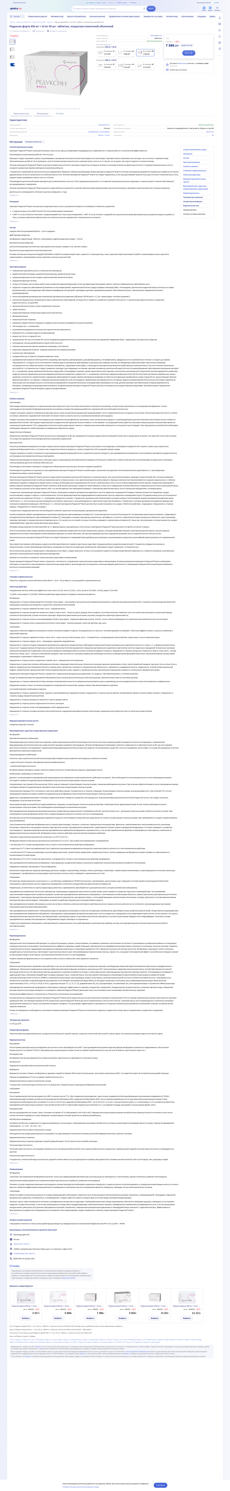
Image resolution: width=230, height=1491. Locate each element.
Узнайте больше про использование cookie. (81, 1487)
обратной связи (68, 1278)
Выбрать (26, 1318)
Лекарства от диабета (39, 22)
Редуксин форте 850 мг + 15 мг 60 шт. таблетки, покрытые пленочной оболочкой (155, 1306)
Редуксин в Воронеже (90, 1339)
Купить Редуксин (16, 1339)
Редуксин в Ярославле (152, 1342)
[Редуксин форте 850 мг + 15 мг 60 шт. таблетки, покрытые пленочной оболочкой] (126, 65)
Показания (187, 154)
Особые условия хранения (194, 214)
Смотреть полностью (33, 142)
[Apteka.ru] (17, 8)
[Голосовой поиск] (144, 9)
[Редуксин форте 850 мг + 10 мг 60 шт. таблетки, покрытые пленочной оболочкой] (126, 52)
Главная (12, 22)
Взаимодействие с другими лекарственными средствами (195, 187)
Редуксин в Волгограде (193, 1339)
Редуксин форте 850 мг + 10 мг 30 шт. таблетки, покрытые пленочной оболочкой (26, 1306)
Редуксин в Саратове (37, 1342)
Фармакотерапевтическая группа (194, 180)
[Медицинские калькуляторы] (219, 36)
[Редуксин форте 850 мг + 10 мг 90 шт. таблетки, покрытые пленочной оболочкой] (145, 52)
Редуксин (50, 22)
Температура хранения (193, 197)
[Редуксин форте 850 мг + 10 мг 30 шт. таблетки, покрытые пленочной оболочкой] (106, 52)
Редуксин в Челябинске (116, 1342)
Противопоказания (191, 162)
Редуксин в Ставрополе (134, 1342)
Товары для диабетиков (23, 22)
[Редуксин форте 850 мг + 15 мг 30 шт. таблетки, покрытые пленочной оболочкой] (106, 65)
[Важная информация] (219, 43)
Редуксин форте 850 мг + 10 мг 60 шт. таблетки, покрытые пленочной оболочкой (58, 1306)
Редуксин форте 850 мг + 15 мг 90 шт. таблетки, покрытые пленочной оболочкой (187, 1306)
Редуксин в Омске (105, 1339)
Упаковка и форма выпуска (194, 170)
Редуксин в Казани (85, 1342)
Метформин (93, 131)
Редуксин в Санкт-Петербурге (33, 1339)
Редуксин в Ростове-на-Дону (146, 1339)
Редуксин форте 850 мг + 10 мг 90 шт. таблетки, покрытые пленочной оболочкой (90, 1306)
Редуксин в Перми (71, 1342)
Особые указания (190, 166)
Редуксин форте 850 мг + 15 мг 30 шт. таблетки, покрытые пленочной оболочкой (122, 1306)
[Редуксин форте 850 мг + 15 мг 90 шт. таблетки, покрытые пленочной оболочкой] (145, 65)
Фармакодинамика (191, 193)
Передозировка (189, 210)
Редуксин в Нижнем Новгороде (124, 1339)
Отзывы (60, 113)
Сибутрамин (104, 131)
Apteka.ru (38, 1347)
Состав (186, 158)
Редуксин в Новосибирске (72, 1339)
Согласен (160, 1485)
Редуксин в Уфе (163, 1339)
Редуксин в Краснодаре (53, 1339)
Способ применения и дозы (194, 149)
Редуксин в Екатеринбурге (19, 1342)
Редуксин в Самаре (100, 1342)
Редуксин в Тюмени (177, 1339)
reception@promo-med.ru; (24, 1253)
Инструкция (42, 113)
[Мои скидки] (219, 24)
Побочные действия (191, 174)
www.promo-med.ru (21, 1244)
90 (213, 135)
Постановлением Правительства (138, 1351)
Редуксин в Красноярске (55, 1342)
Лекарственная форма (192, 201)
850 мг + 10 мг (104, 135)
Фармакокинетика (191, 205)
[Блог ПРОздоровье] (219, 30)
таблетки (210, 131)
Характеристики (21, 113)
